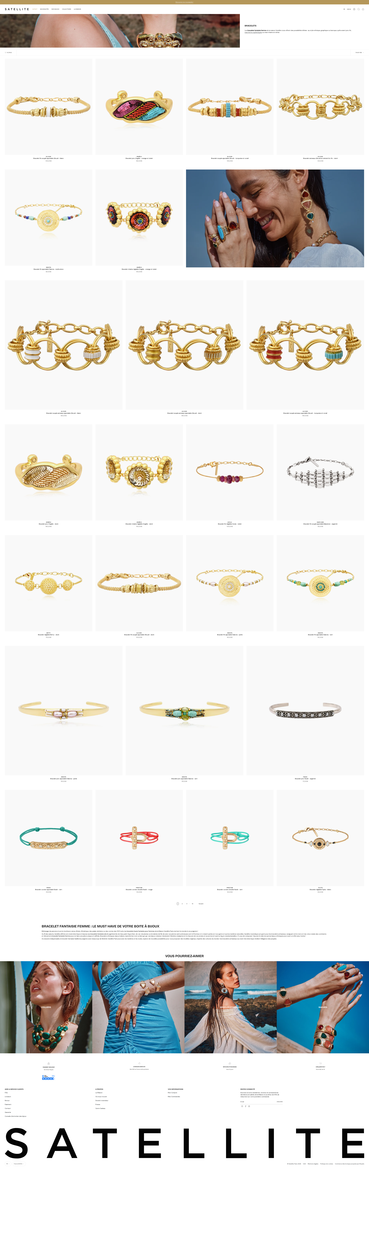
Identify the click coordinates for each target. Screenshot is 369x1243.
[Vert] (52, 275)
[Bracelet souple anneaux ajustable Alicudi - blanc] (64, 345)
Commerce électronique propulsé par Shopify (349, 1164)
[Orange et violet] (138, 164)
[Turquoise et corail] (232, 164)
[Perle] (50, 275)
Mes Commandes (174, 1097)
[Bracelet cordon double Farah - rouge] (139, 838)
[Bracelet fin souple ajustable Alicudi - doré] (139, 583)
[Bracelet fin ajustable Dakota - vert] (320, 583)
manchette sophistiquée (253, 32)
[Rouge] (50, 895)
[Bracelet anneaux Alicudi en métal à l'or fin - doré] (320, 107)
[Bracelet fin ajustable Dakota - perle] (230, 583)
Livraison (8, 1097)
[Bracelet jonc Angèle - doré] (48, 472)
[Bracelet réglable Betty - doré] (48, 583)
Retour (7, 1101)
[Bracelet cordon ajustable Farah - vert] (48, 838)
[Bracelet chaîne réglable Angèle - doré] (139, 472)
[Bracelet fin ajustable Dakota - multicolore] (48, 218)
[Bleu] (228, 529)
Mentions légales (313, 1164)
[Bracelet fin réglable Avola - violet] (230, 472)
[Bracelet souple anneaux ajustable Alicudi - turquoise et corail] (305, 345)
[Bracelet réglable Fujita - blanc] (320, 838)
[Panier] (363, 9)
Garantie (8, 1112)
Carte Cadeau (100, 1108)
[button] (44, 9)
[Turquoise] (143, 164)
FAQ (6, 1093)
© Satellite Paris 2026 (294, 1164)
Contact (8, 1108)
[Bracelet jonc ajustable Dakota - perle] (64, 710)
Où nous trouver (101, 1097)
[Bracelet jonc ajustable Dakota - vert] (184, 710)
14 (192, 904)
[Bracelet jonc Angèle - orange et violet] (139, 107)
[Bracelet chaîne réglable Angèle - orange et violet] (139, 218)
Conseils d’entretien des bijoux (15, 1116)
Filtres (9, 52)
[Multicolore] (140, 164)
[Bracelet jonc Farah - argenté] (305, 710)
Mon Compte (172, 1093)
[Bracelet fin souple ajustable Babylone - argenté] (320, 472)
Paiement (8, 1104)
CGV (304, 1164)
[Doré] (50, 164)
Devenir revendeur (101, 1101)
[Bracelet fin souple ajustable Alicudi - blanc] (48, 107)
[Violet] (232, 529)
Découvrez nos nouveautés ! (184, 2)
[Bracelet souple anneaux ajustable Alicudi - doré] (184, 345)
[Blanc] (47, 164)
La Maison (98, 1093)
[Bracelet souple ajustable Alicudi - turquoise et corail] (230, 107)
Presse (97, 1104)
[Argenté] (319, 529)
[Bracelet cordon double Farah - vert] (230, 838)
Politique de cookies (326, 1164)
